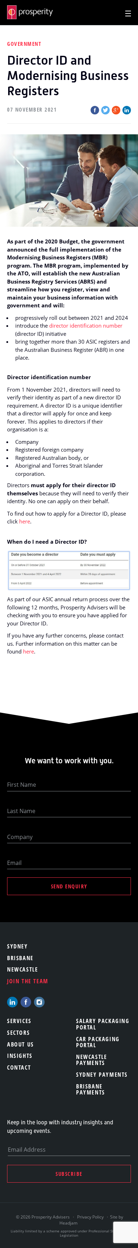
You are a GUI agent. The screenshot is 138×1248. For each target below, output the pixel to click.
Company (20, 837)
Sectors (18, 1033)
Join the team (27, 981)
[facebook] (26, 1002)
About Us (20, 1044)
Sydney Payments (102, 1074)
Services (19, 1021)
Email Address (27, 1149)
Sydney (17, 946)
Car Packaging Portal (98, 1042)
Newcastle (22, 969)
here (24, 521)
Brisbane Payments (90, 1089)
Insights (20, 1056)
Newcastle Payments (91, 1060)
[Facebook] (95, 110)
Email (14, 863)
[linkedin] (12, 1002)
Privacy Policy (90, 1217)
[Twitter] (105, 110)
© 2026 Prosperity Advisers (43, 1217)
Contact (19, 1067)
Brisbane (20, 958)
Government (24, 43)
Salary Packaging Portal (103, 1024)
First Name (21, 784)
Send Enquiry (69, 886)
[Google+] (116, 110)
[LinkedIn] (126, 110)
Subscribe (69, 1173)
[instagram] (39, 1002)
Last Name (21, 811)
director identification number (85, 325)
